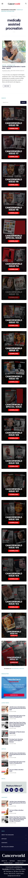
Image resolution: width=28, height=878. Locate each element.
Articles (3, 838)
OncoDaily (5, 869)
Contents (4, 842)
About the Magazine (7, 834)
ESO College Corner (7, 846)
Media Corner (21, 860)
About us (4, 860)
